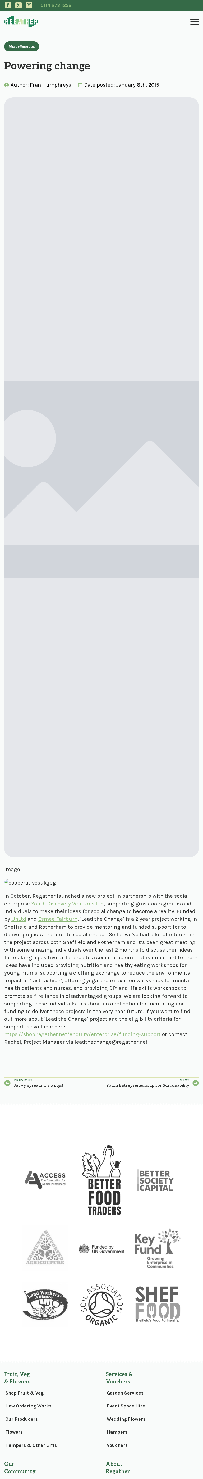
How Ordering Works (28, 1406)
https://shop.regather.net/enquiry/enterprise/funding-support (82, 1034)
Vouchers (117, 1445)
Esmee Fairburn (57, 919)
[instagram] (29, 5)
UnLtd (18, 919)
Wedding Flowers (126, 1419)
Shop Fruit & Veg (24, 1393)
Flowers (14, 1432)
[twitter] (18, 5)
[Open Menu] (194, 21)
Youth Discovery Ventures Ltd (67, 903)
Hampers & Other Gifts (31, 1445)
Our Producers (21, 1419)
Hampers (117, 1432)
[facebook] (8, 5)
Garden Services (125, 1393)
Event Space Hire (126, 1406)
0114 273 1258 (56, 5)
